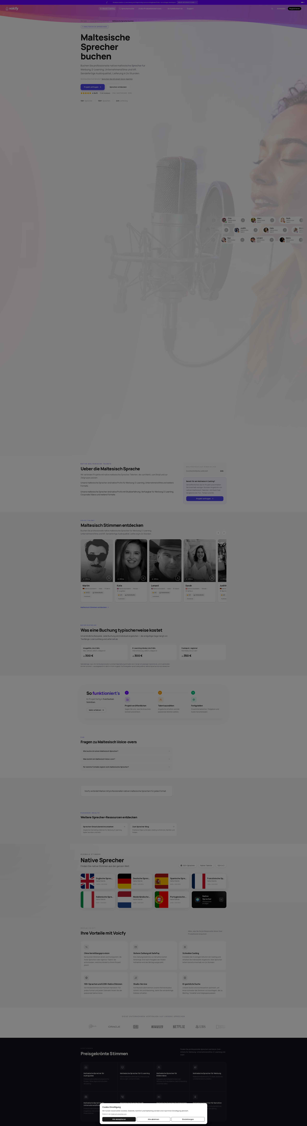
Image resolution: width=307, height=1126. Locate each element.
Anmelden (281, 8)
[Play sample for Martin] (109, 578)
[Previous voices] (218, 532)
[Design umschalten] (272, 9)
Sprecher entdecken (118, 87)
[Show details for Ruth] (258, 220)
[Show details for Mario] (263, 239)
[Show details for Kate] (242, 230)
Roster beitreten (189, 2)
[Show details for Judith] (213, 230)
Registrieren (294, 8)
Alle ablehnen (153, 1119)
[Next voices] (224, 532)
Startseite (84, 21)
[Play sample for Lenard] (177, 578)
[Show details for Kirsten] (271, 230)
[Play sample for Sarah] (212, 578)
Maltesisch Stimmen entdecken (94, 607)
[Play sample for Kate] (143, 578)
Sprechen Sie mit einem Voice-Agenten (117, 79)
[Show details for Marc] (229, 220)
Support (190, 8)
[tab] (301, 2)
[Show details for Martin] (288, 220)
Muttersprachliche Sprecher (99, 21)
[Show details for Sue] (204, 239)
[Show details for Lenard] (234, 239)
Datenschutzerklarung (118, 1114)
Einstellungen (188, 1119)
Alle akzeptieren (119, 1119)
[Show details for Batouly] (292, 239)
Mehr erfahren (95, 710)
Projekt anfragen (91, 87)
